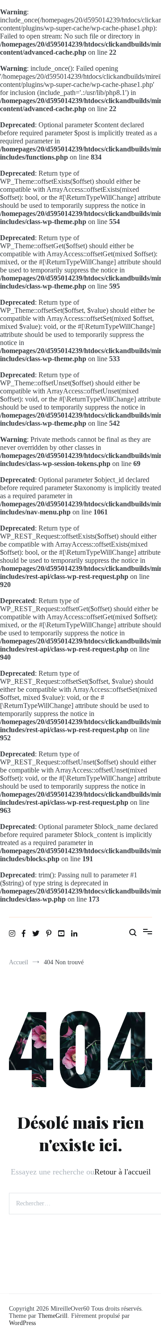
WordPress (22, 1323)
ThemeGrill (53, 1315)
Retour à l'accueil (122, 1171)
